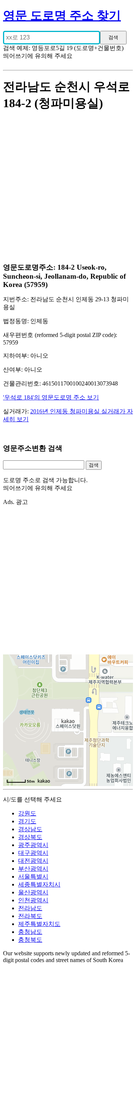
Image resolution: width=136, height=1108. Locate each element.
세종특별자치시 (39, 884)
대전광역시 (33, 861)
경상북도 (30, 837)
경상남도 (30, 829)
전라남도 (30, 908)
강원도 (27, 813)
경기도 (27, 821)
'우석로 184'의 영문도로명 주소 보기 (51, 397)
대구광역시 (33, 853)
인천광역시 (33, 900)
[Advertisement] (68, 187)
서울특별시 (33, 876)
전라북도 (30, 916)
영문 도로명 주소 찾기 (62, 15)
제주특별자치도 (39, 924)
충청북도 (30, 939)
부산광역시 (33, 868)
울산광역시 (33, 892)
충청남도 (30, 932)
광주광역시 (33, 845)
